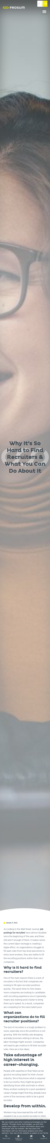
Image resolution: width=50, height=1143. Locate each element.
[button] (44, 12)
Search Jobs (6, 1138)
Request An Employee (18, 1139)
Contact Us (43, 1138)
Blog (31, 1138)
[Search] (45, 4)
